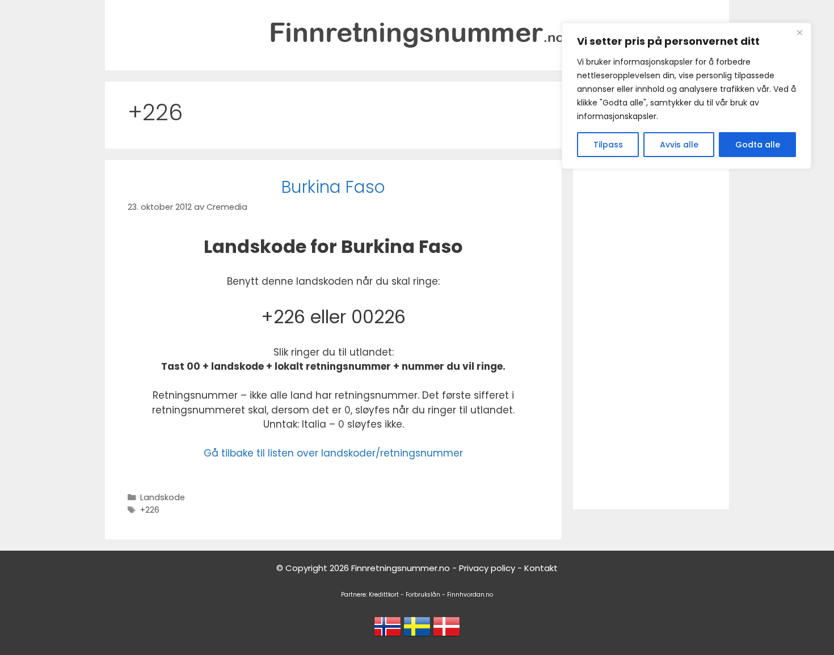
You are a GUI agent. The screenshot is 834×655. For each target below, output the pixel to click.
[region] (686, 96)
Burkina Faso (333, 187)
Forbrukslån (423, 594)
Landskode (162, 497)
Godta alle (757, 144)
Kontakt (541, 568)
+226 (149, 509)
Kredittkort (384, 594)
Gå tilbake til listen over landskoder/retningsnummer (333, 453)
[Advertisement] (651, 330)
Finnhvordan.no (470, 594)
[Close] (799, 32)
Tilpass (608, 144)
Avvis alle (679, 144)
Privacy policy (487, 568)
